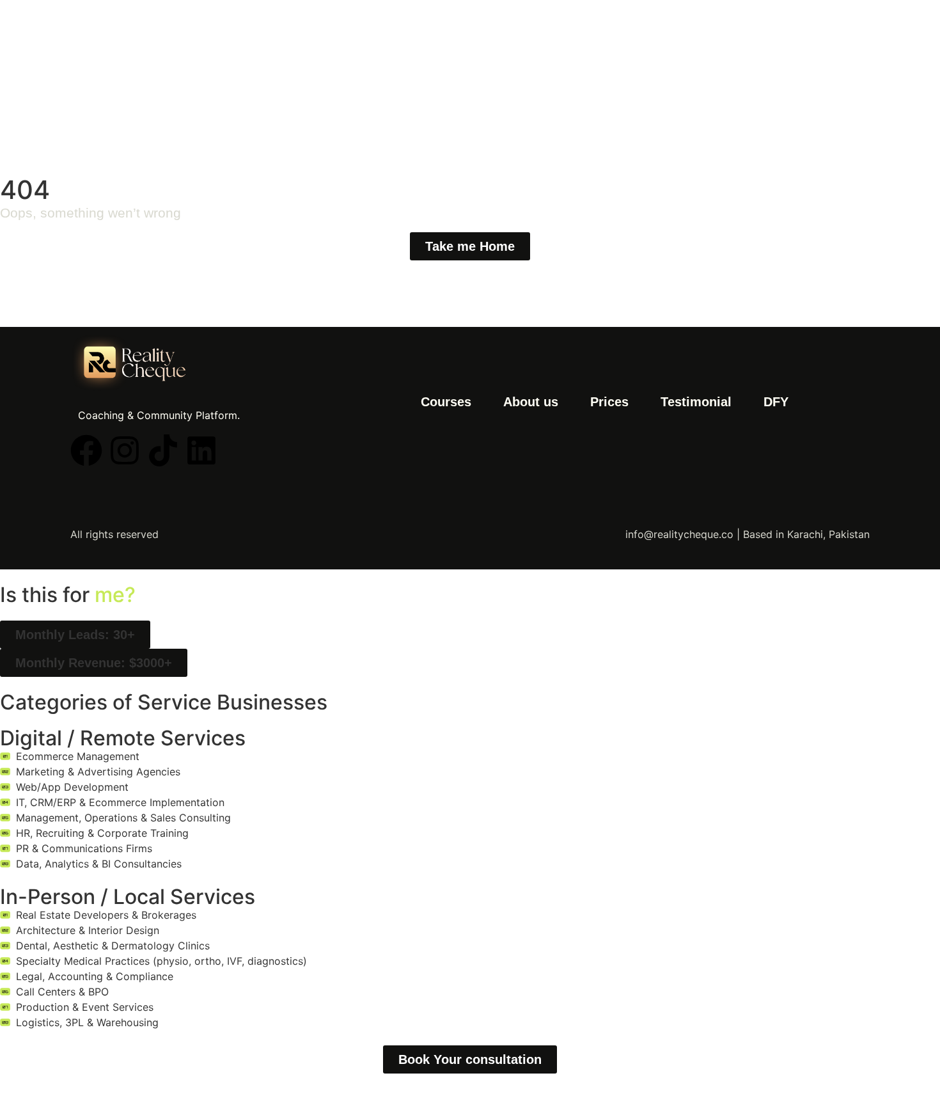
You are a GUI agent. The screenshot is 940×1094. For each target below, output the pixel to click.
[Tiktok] (163, 450)
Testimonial (696, 402)
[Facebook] (86, 450)
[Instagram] (125, 450)
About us (530, 402)
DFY (776, 402)
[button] (75, 635)
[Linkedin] (201, 450)
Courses (446, 402)
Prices (609, 402)
